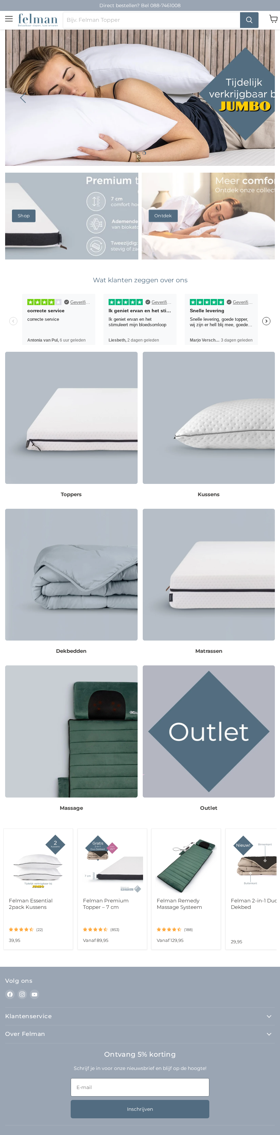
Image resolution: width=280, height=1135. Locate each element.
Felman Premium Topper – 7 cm (106, 903)
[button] (24, 98)
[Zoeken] (249, 20)
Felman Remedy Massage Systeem (179, 903)
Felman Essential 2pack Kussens (31, 903)
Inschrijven (140, 1109)
